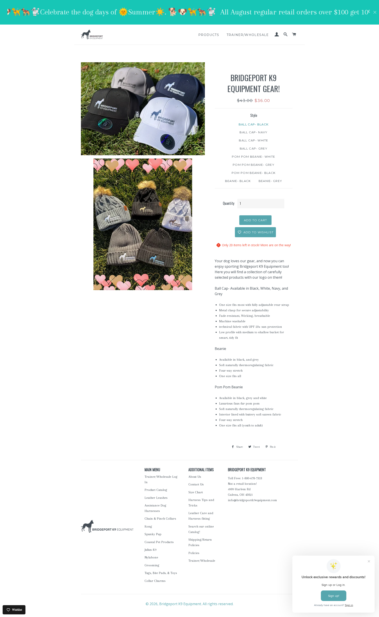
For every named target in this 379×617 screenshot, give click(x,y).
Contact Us (196, 484)
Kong (148, 526)
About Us (194, 477)
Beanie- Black (238, 181)
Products (208, 35)
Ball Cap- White (253, 140)
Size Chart (195, 492)
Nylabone (151, 557)
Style (253, 115)
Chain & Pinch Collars (160, 519)
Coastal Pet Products (159, 542)
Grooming (152, 565)
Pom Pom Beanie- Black (253, 173)
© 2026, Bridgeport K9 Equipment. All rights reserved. (189, 603)
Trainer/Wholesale (248, 35)
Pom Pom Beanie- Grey (253, 164)
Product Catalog (156, 490)
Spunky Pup (153, 534)
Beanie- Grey (270, 181)
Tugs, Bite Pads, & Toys (161, 573)
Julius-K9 (150, 550)
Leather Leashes (156, 498)
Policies (193, 553)
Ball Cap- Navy (253, 132)
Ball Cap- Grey (253, 148)
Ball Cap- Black (254, 124)
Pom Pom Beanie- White (253, 156)
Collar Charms (155, 581)
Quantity (228, 203)
